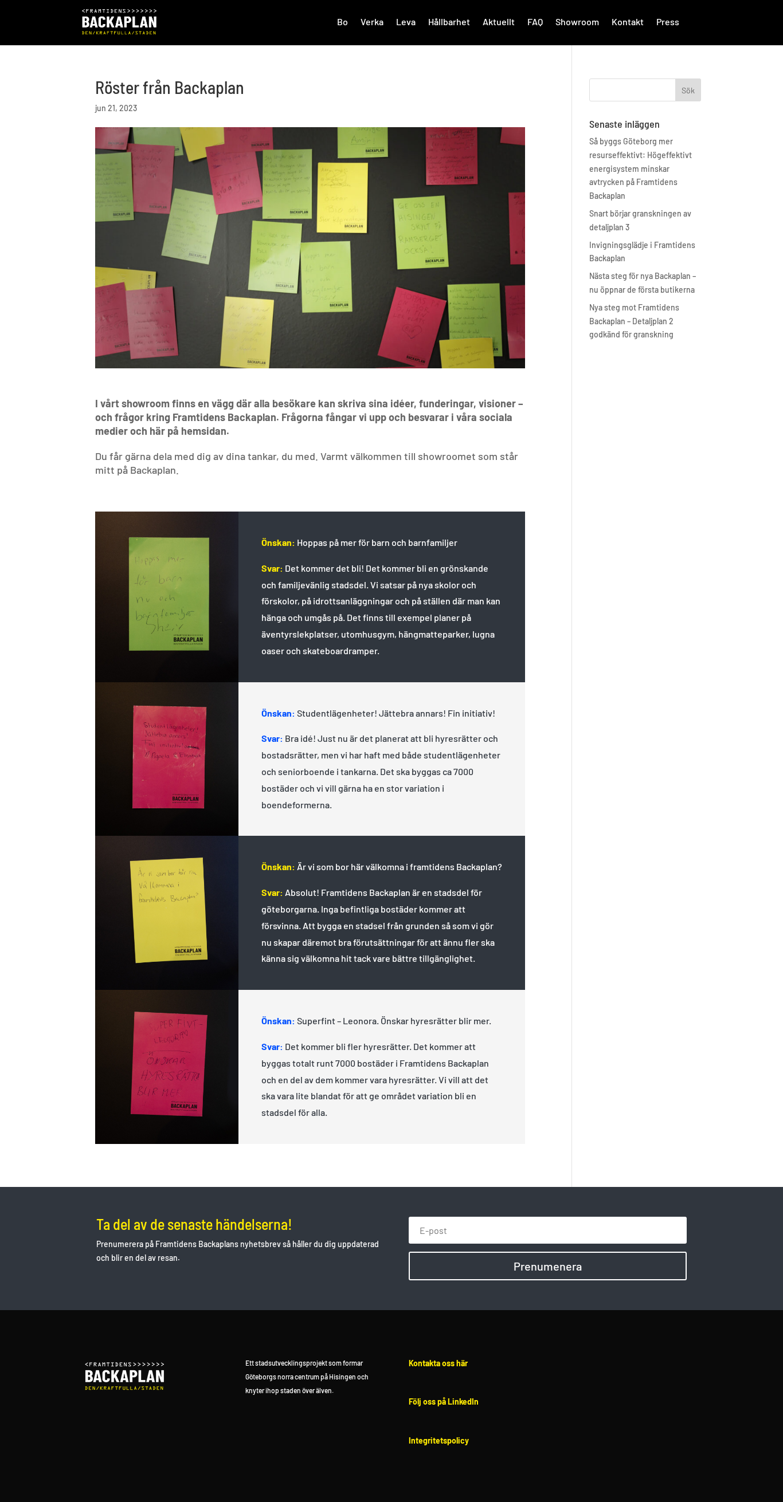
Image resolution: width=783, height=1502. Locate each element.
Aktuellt (499, 21)
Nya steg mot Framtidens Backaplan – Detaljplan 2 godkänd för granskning (634, 321)
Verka (372, 21)
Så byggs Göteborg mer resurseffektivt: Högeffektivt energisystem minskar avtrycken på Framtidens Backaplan (640, 168)
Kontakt (628, 21)
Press (667, 21)
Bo (342, 21)
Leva (406, 21)
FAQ (535, 21)
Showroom (577, 21)
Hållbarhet (449, 21)
